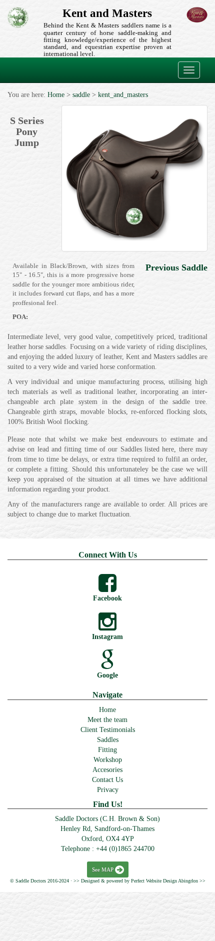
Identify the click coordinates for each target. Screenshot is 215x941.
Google (107, 675)
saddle (81, 94)
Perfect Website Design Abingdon (164, 881)
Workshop (108, 760)
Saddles (107, 740)
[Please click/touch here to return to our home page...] (18, 17)
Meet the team (108, 720)
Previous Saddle (177, 267)
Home (56, 94)
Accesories (107, 770)
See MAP (103, 869)
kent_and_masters (123, 94)
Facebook (107, 598)
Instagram (107, 636)
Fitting (107, 750)
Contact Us (107, 780)
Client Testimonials (107, 730)
